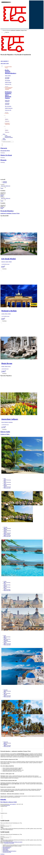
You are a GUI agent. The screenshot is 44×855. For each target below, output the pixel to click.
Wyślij (2, 827)
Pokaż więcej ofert (7, 487)
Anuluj (1, 195)
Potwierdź (2, 194)
